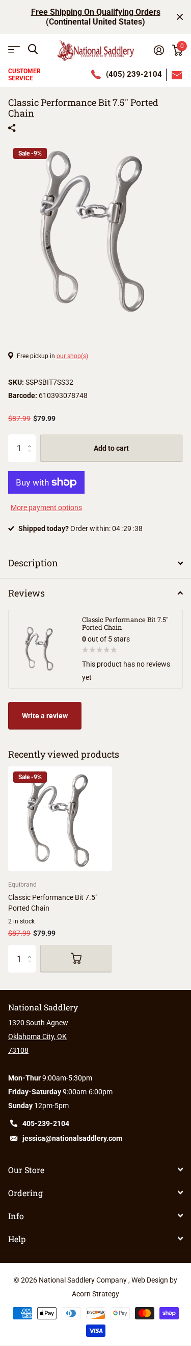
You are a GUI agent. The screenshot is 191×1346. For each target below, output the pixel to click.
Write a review (45, 716)
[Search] (33, 49)
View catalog (14, 49)
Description (33, 563)
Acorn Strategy (95, 1294)
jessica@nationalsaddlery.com (72, 1138)
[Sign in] (159, 50)
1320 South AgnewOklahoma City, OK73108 (38, 1036)
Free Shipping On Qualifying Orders (95, 12)
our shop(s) (72, 356)
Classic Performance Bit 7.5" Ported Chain (52, 902)
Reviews (26, 593)
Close (180, 17)
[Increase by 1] (32, 438)
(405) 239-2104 (134, 74)
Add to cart (111, 448)
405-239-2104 (45, 1123)
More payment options (46, 507)
